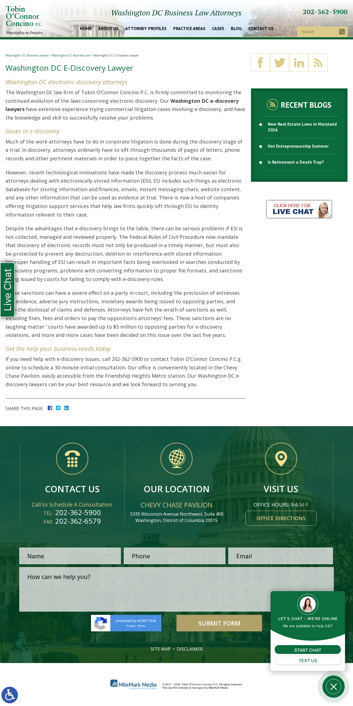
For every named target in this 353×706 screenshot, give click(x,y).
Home (86, 28)
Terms (142, 625)
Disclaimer (190, 649)
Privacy (130, 625)
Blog (236, 28)
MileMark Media (218, 687)
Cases (218, 28)
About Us (108, 28)
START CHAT (307, 650)
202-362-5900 (325, 11)
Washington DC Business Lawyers (27, 55)
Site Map (161, 649)
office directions (281, 518)
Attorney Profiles (146, 28)
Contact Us (261, 28)
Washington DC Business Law (71, 55)
